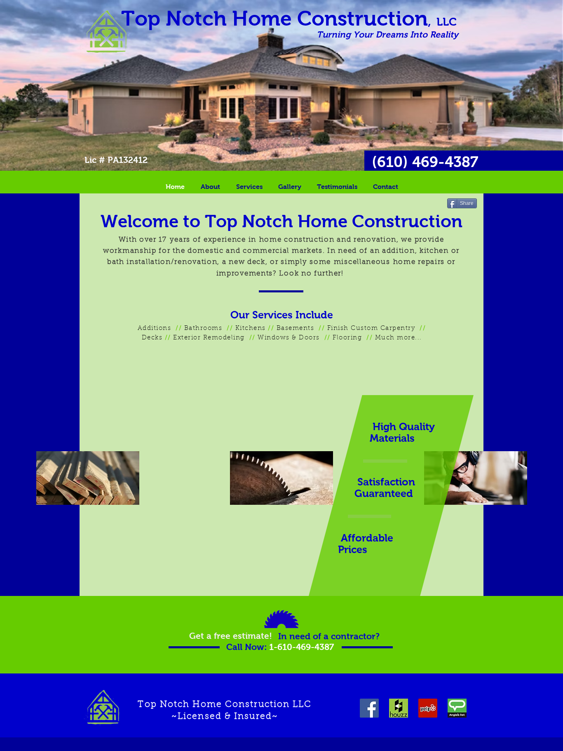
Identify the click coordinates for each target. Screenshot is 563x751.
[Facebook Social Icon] (369, 708)
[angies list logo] (457, 708)
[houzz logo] (398, 708)
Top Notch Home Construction (289, 18)
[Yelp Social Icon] (427, 708)
